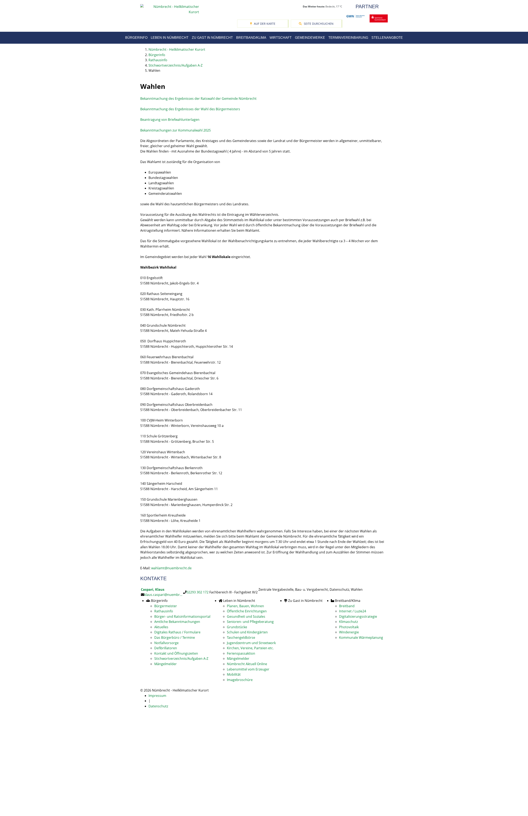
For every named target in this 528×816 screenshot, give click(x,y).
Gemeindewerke (310, 37)
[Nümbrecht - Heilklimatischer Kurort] (169, 9)
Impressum (157, 695)
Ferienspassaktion (241, 653)
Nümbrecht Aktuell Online (247, 664)
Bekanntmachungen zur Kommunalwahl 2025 (175, 130)
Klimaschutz (348, 621)
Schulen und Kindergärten (247, 632)
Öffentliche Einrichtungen (247, 611)
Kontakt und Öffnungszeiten (176, 653)
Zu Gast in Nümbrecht (212, 37)
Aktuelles (161, 627)
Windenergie (349, 632)
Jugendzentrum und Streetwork (251, 643)
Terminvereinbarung (348, 37)
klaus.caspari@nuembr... (163, 594)
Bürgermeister (165, 606)
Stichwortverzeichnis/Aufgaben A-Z (181, 658)
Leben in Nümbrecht (170, 37)
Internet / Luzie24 (352, 611)
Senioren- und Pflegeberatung (250, 621)
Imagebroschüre (240, 679)
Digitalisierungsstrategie (358, 616)
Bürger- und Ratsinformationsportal (182, 616)
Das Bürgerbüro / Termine (174, 637)
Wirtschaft (281, 37)
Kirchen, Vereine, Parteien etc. (250, 648)
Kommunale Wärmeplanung (361, 637)
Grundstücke (237, 627)
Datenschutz (158, 706)
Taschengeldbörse (241, 637)
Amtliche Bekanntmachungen (177, 621)
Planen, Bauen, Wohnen (245, 606)
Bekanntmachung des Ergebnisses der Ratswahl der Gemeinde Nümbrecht (198, 98)
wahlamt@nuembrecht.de (171, 568)
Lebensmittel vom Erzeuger (248, 669)
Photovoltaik (349, 627)
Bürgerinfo (136, 37)
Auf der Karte (264, 24)
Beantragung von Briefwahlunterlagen (169, 119)
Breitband (347, 606)
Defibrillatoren (165, 648)
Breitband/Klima (251, 37)
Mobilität (234, 674)
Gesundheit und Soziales (246, 616)
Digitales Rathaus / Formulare (177, 632)
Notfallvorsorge (166, 643)
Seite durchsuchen (319, 24)
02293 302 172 (197, 592)
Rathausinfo (163, 611)
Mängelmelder (165, 664)
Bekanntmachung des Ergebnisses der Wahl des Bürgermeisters (190, 109)
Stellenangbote (387, 37)
